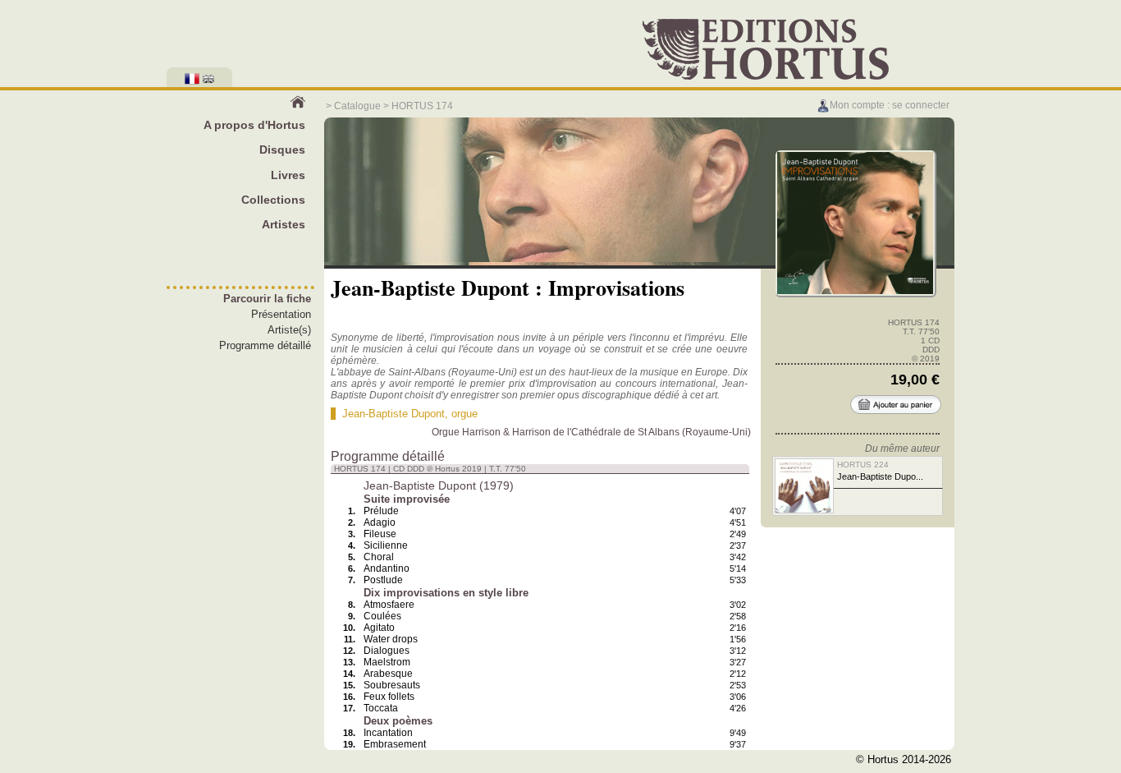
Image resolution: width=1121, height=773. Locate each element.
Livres (288, 175)
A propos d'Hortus (254, 124)
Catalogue (357, 106)
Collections (273, 199)
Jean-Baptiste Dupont (393, 413)
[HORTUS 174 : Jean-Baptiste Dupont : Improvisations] (855, 292)
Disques (282, 149)
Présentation (281, 314)
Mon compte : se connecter (889, 105)
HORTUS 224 (863, 464)
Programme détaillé (265, 345)
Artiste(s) (289, 330)
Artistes (283, 224)
